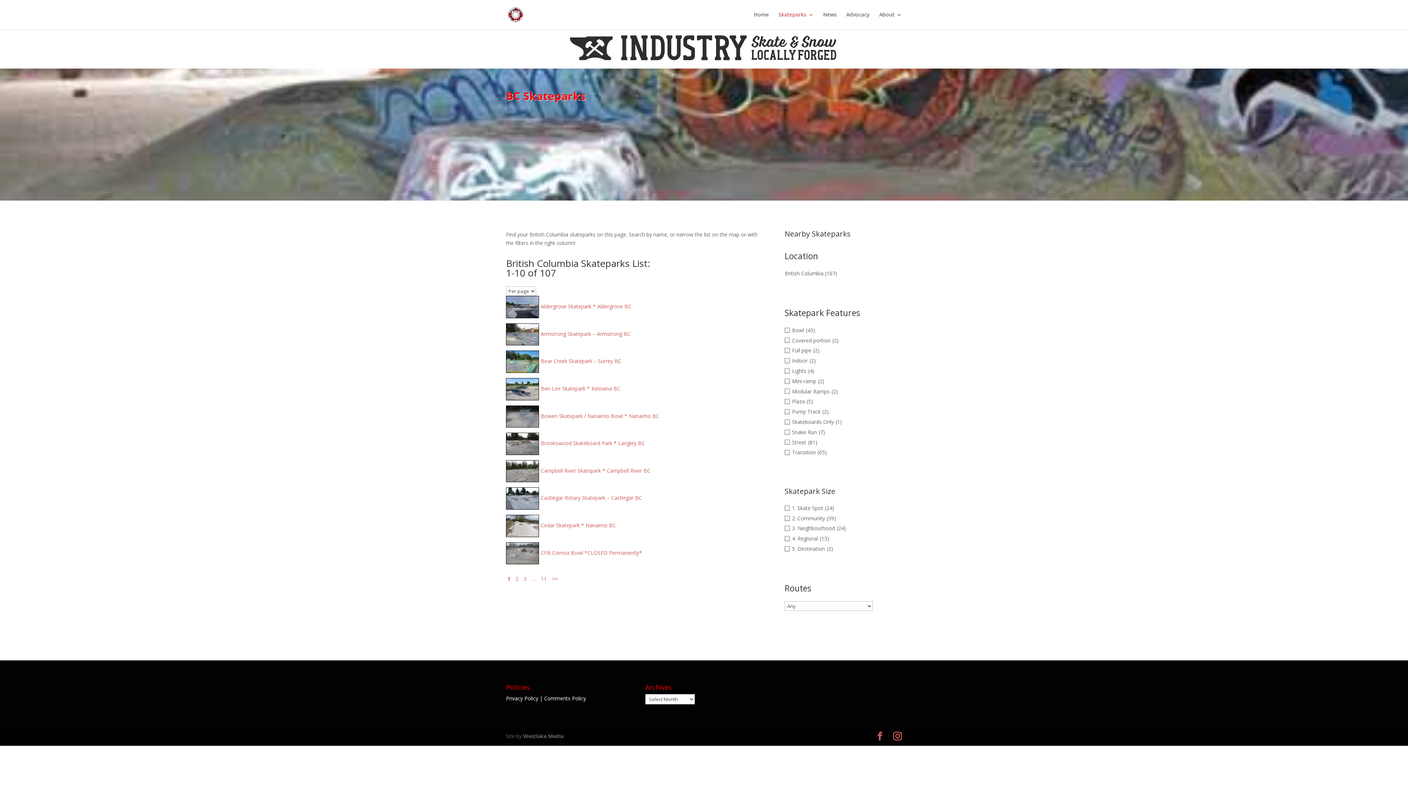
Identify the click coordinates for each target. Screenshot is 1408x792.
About (887, 15)
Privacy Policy (522, 698)
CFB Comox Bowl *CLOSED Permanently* (591, 552)
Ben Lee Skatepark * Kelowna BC (580, 388)
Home (761, 15)
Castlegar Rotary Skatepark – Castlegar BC (591, 498)
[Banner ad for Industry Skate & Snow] (704, 63)
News (830, 15)
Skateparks (792, 15)
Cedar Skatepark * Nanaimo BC (578, 525)
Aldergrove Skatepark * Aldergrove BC (586, 306)
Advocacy (858, 15)
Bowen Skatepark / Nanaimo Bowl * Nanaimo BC (600, 415)
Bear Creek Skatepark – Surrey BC (581, 361)
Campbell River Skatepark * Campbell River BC (595, 470)
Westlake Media (543, 736)
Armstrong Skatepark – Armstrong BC (586, 333)
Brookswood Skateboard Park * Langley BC (593, 443)
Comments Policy (565, 698)
